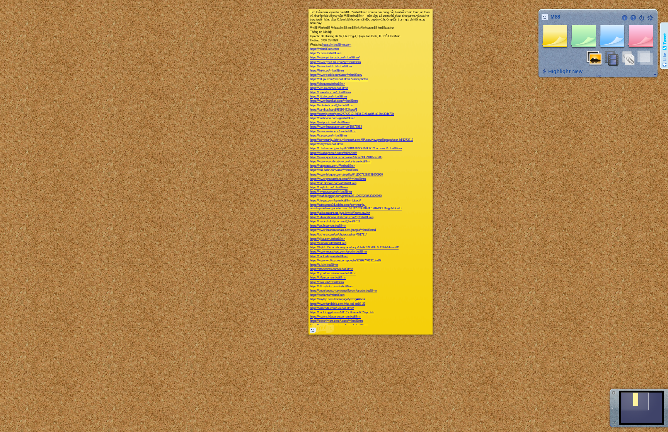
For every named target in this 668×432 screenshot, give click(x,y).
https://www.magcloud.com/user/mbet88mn (338, 252)
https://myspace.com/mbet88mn (331, 192)
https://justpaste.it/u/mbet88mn (329, 123)
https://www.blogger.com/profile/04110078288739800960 (346, 174)
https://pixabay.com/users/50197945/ (333, 153)
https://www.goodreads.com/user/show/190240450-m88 (346, 157)
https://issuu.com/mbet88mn (328, 135)
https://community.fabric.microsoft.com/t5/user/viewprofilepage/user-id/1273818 (361, 140)
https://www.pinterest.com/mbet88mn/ (335, 58)
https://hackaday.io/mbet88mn (329, 256)
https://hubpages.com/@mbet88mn (332, 166)
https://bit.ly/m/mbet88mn (326, 144)
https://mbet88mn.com (336, 44)
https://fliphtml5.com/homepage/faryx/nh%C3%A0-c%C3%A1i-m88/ (354, 247)
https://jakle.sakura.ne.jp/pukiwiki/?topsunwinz (340, 213)
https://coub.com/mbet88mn (328, 226)
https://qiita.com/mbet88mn (327, 239)
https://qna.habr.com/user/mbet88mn (334, 170)
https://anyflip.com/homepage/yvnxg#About (337, 299)
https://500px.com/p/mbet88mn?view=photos (339, 79)
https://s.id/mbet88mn (324, 264)
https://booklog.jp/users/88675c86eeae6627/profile (342, 312)
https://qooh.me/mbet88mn (327, 295)
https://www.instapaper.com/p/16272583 (336, 127)
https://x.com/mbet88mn (325, 53)
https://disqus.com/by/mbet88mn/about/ (335, 200)
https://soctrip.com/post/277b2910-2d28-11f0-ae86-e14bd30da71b (352, 114)
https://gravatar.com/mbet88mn (330, 92)
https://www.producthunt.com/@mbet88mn (338, 179)
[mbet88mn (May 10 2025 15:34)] (313, 330)
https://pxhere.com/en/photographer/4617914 (338, 234)
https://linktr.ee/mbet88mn (327, 70)
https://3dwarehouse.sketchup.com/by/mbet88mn (341, 217)
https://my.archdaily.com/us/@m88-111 (335, 221)
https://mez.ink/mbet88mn (327, 282)
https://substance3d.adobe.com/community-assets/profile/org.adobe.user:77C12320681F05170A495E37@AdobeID (356, 206)
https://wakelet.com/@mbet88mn (331, 105)
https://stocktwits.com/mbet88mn (331, 269)
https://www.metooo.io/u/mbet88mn (333, 131)
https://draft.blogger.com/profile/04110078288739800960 (346, 196)
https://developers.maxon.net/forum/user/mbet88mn (343, 290)
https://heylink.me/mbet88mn (329, 188)
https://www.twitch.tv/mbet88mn (331, 66)
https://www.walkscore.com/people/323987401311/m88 (345, 260)
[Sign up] (650, 18)
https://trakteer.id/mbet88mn (328, 243)
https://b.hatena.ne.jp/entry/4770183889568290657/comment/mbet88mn (356, 148)
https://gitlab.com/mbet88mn (328, 97)
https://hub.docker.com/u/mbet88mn (333, 183)
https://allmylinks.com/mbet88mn (331, 286)
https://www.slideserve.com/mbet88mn (335, 317)
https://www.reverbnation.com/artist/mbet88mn (340, 161)
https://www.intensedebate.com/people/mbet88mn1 (343, 230)
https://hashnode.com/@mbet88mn (332, 118)
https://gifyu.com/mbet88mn (328, 278)
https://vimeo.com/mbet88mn (329, 88)
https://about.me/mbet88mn (327, 83)
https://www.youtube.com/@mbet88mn (335, 62)
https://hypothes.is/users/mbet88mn (333, 273)
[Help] (633, 18)
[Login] (641, 18)
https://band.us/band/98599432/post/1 (333, 109)
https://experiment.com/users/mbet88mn (336, 321)
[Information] (624, 18)
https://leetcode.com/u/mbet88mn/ (332, 308)
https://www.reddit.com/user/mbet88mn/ (336, 75)
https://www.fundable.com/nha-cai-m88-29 (337, 304)
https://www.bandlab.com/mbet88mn (334, 101)
